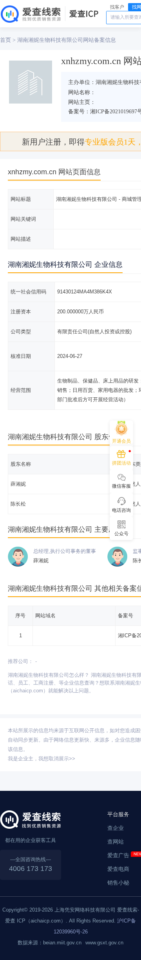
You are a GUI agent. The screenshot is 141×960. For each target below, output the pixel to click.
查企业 (115, 828)
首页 (5, 40)
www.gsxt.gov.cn (104, 943)
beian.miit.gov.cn (62, 943)
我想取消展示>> (56, 759)
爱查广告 (118, 855)
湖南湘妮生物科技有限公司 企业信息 (65, 264)
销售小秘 (118, 883)
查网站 (115, 841)
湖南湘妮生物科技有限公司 (50, 40)
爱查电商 (118, 869)
